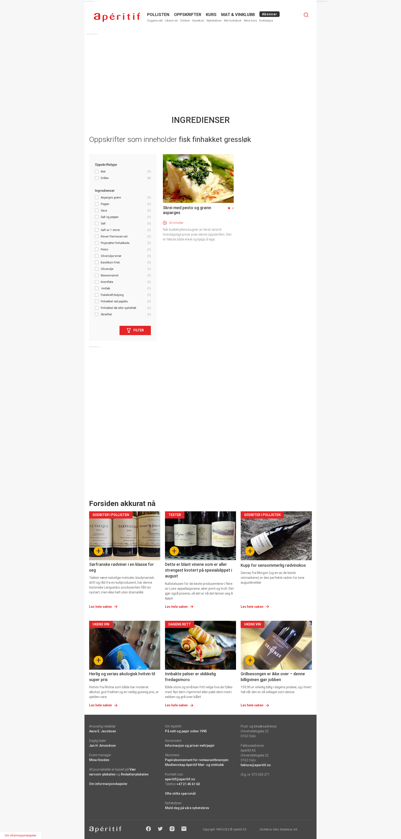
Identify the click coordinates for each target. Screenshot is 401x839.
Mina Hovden (99, 760)
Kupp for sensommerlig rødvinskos (273, 565)
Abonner (269, 14)
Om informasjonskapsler (108, 784)
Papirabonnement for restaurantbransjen (196, 760)
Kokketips (266, 20)
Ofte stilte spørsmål (180, 793)
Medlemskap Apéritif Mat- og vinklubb (194, 765)
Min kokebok (233, 20)
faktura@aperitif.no (256, 765)
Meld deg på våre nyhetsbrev (187, 808)
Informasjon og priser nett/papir (190, 745)
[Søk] (306, 14)
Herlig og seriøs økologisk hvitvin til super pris (122, 676)
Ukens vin (171, 20)
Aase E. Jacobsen (102, 731)
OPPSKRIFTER (187, 14)
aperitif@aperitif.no (180, 779)
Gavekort (198, 20)
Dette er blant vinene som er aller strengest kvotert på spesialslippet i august (198, 570)
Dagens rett (155, 20)
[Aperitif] (117, 17)
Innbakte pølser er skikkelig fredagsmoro (190, 676)
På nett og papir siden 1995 (186, 731)
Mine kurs (250, 20)
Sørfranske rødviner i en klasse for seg (121, 567)
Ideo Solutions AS (285, 829)
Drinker (185, 20)
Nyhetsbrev (214, 20)
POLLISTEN (158, 14)
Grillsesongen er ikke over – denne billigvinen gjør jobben (273, 676)
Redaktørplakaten (135, 774)
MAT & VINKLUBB (238, 14)
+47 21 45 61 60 (188, 784)
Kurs (211, 14)
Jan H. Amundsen (102, 745)
